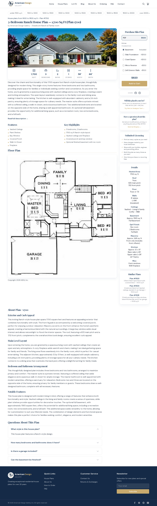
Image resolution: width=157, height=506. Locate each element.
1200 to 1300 (48, 13)
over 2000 (146, 13)
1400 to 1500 (80, 13)
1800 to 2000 (128, 13)
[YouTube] (148, 503)
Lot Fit (74, 4)
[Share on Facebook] (135, 93)
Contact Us (85, 478)
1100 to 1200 (32, 13)
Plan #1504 (134, 286)
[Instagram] (139, 503)
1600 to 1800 (112, 13)
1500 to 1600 (96, 13)
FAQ (112, 4)
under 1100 (16, 13)
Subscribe (133, 491)
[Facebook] (134, 503)
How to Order (49, 485)
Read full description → (18, 118)
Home (51, 4)
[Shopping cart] (148, 4)
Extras (124, 43)
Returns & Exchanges (89, 482)
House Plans (63, 4)
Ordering (103, 4)
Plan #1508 (134, 295)
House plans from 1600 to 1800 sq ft (23, 18)
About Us (92, 4)
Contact (121, 4)
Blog (82, 4)
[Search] (143, 4)
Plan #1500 (134, 278)
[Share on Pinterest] (139, 93)
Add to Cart (134, 83)
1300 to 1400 (64, 13)
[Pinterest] (143, 503)
